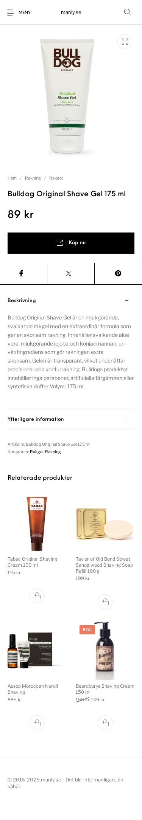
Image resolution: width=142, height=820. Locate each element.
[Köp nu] (37, 595)
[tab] (71, 350)
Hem (12, 178)
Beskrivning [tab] (22, 300)
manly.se (71, 12)
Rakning (33, 178)
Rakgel (56, 178)
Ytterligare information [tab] (36, 419)
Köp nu (77, 242)
